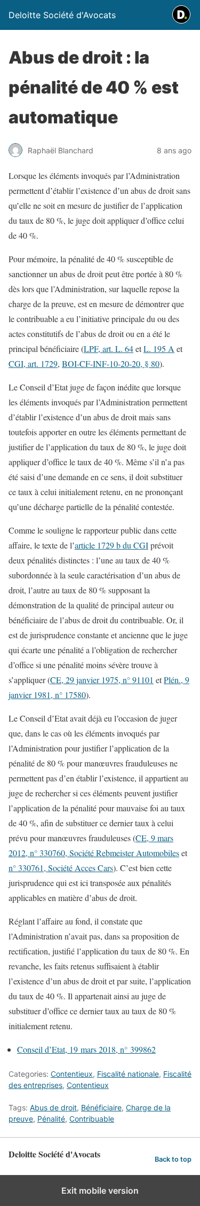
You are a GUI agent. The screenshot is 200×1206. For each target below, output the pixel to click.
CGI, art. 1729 (33, 363)
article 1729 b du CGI (111, 545)
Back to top (173, 1159)
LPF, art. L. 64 (108, 348)
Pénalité (51, 1118)
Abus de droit (53, 1107)
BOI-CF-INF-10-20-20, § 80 (110, 363)
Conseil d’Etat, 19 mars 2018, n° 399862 (86, 1049)
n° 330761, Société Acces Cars (61, 867)
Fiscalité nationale (128, 1073)
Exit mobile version (100, 1190)
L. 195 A (158, 348)
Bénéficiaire (101, 1107)
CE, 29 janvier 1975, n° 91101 (102, 679)
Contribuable (91, 1118)
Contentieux (72, 1073)
